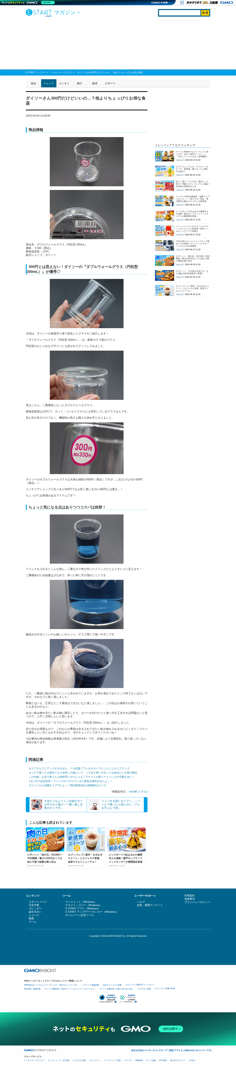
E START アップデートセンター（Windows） (91, 911)
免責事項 (189, 898)
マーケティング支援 (112, 1060)
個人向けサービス (177, 1060)
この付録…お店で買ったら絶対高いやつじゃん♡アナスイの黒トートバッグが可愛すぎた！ (82, 776)
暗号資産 (163, 1060)
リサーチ (128, 1060)
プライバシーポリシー (197, 902)
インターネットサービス (34, 1060)
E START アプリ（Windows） (82, 908)
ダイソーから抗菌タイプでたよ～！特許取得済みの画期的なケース (67, 785)
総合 (33, 83)
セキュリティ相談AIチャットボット (140, 985)
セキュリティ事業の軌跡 (165, 988)
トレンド (57, 72)
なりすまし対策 (144, 989)
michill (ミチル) (138, 791)
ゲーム (33, 921)
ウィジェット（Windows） (81, 901)
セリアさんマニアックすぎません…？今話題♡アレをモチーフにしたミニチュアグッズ (79, 768)
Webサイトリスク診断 (112, 985)
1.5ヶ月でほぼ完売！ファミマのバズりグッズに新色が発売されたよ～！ (70, 781)
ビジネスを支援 (79, 1060)
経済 (94, 83)
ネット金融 (151, 1060)
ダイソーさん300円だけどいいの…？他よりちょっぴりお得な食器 (110, 72)
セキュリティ (94, 1060)
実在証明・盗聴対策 (32, 989)
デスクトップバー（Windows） (83, 905)
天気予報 (34, 905)
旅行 (79, 83)
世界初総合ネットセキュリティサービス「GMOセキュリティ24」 (51, 985)
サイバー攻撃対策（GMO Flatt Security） (117, 989)
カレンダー (35, 908)
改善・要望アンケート (150, 905)
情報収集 (139, 1060)
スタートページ (38, 901)
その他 (191, 1060)
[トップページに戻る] (39, 12)
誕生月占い (35, 911)
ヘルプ (141, 901)
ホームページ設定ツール (79, 915)
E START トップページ (37, 72)
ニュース (34, 915)
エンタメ (64, 83)
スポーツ (110, 83)
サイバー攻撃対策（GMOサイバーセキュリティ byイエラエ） (70, 989)
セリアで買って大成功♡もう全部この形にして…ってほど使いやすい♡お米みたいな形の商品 (83, 772)
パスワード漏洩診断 (90, 985)
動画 (31, 918)
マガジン (68, 72)
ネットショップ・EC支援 (58, 1060)
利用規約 (189, 895)
